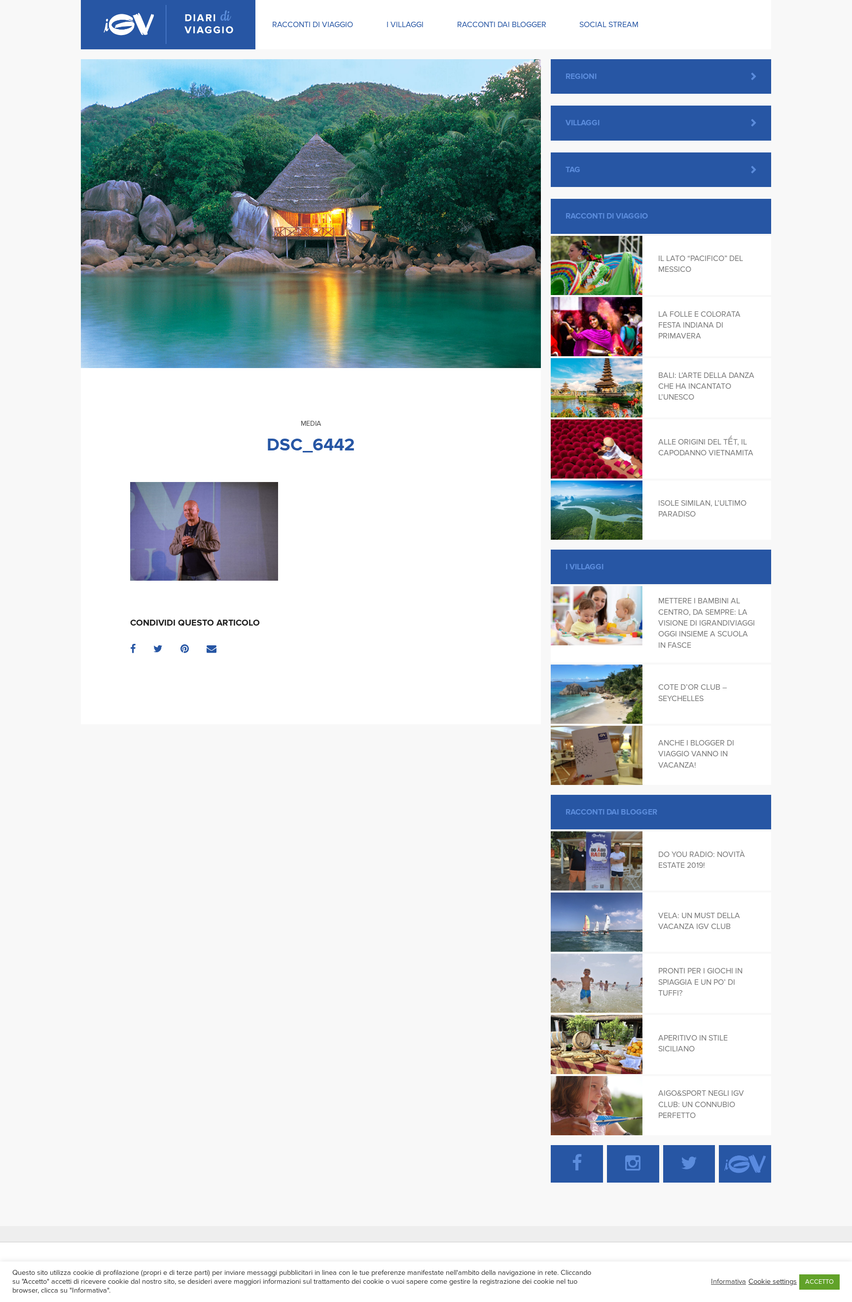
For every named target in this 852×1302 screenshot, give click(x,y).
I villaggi (405, 25)
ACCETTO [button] (819, 1282)
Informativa (728, 1281)
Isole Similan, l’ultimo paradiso (702, 508)
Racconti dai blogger (501, 25)
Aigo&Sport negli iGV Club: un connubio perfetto (701, 1104)
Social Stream (609, 25)
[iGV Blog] (168, 24)
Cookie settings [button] (772, 1281)
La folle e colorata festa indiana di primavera (699, 325)
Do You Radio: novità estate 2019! (701, 860)
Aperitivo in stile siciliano (693, 1043)
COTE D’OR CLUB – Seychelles (692, 692)
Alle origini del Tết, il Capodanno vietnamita (705, 447)
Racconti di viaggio (312, 25)
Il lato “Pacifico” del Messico (700, 264)
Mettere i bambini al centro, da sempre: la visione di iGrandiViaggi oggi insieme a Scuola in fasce (706, 623)
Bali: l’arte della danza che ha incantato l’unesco (706, 387)
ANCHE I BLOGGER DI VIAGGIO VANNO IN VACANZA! (696, 754)
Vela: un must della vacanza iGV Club (699, 921)
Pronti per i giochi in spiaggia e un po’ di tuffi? (700, 982)
